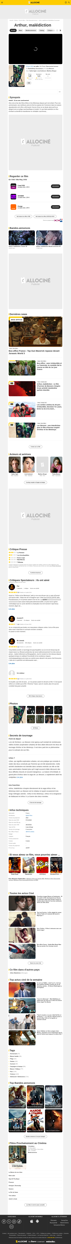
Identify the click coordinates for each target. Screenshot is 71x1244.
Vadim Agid (32, 71)
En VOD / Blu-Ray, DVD (18, 180)
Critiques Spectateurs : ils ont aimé (29, 580)
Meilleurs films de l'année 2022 (35, 878)
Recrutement (21, 1233)
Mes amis (48, 74)
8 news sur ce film (35, 446)
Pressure (11, 1182)
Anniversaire (15, 1053)
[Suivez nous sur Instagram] (14, 1221)
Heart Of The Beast (14, 1179)
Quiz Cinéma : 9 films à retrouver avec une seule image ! (49, 929)
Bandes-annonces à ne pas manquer (35, 1136)
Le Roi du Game (13, 1192)
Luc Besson (50, 68)
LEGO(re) (42, 874)
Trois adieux (12, 1195)
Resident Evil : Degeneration (59, 874)
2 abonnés (19, 588)
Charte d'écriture (32, 1235)
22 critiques (27, 620)
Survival (14, 1064)
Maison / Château (16, 1069)
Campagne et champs (18, 1066)
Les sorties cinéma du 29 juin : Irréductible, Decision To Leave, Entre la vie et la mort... (49, 407)
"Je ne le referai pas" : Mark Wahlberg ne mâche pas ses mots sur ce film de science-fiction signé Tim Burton (49, 1000)
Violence (14, 1074)
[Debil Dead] (15, 865)
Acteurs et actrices (20, 454)
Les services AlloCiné (43, 1235)
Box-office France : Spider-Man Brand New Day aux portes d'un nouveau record (49, 945)
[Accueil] (33, 2)
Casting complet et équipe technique (35, 482)
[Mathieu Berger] (42, 465)
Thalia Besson (56, 474)
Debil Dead (14, 874)
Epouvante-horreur (52, 66)
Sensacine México (59, 1225)
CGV (38, 1233)
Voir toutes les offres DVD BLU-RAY (45, 216)
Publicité (29, 1233)
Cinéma (16, 20)
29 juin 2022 (30, 66)
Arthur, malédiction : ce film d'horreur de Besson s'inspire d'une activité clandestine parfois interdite (48, 387)
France (27, 813)
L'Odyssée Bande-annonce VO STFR (53, 1130)
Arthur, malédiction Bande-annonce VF (48, 246)
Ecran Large (21, 558)
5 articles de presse (35, 572)
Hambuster (28, 874)
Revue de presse (56, 566)
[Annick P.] (12, 619)
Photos (14, 703)
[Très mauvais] (13, 557)
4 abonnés (19, 620)
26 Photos (35, 728)
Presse (30, 74)
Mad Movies (21, 559)
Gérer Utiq (52, 1235)
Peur (13, 1071)
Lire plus (12, 609)
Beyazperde (53, 1222)
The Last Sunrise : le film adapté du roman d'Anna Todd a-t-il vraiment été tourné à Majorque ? (49, 914)
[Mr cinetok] (12, 641)
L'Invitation (31, 1146)
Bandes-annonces (20, 228)
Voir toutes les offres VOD (23, 216)
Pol (18, 586)
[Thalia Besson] (56, 465)
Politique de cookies (45, 1233)
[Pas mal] (13, 552)
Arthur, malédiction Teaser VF (18, 246)
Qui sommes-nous (12, 1233)
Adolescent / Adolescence (19, 1076)
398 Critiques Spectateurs (35, 696)
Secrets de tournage (21, 735)
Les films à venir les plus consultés (35, 1205)
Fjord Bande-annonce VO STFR (17, 1130)
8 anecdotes (29, 829)
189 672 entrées (30, 831)
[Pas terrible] (13, 555)
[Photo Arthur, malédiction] (17, 714)
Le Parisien (20, 552)
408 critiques (28, 643)
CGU (33, 1233)
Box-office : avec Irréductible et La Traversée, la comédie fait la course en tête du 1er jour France (49, 366)
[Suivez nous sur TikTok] (19, 1221)
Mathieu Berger (51, 71)
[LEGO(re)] (42, 865)
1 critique (26, 588)
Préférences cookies (57, 1233)
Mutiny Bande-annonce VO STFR (53, 1106)
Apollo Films (29, 815)
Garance (11, 1189)
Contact (4, 1233)
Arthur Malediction (18, 973)
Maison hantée (15, 1056)
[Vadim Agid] (15, 465)
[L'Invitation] (17, 1157)
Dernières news (18, 314)
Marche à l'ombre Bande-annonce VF (35, 1130)
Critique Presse (18, 549)
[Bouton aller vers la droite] (60, 30)
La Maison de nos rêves (15, 1172)
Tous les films (22, 20)
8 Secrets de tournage (35, 802)
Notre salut (12, 1175)
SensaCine (64, 1220)
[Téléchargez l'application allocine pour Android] (38, 1221)
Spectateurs (39, 74)
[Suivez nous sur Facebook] (4, 1221)
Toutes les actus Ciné (35, 963)
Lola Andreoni (41, 71)
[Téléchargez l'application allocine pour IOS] (32, 1221)
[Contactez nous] (11, 1227)
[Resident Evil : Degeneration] (56, 865)
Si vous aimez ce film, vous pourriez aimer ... (35, 854)
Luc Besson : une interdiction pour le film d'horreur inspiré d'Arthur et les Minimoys (48, 428)
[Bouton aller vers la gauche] (57, 30)
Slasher (13, 1061)
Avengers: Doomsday (15, 1185)
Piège (13, 1058)
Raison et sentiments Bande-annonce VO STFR (17, 1106)
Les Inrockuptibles (23, 555)
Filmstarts (54, 1220)
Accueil (11, 20)
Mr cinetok (20, 640)
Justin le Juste (13, 1199)
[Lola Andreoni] (29, 465)
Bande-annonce (32, 1152)
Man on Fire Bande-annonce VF (35, 1106)
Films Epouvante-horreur (31, 20)
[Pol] (12, 587)
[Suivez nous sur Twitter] (9, 1221)
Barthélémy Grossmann (35, 68)
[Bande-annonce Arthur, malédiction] (17, 76)
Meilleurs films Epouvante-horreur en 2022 (26, 880)
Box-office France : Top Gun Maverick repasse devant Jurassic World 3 (34, 352)
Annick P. (20, 618)
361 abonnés (20, 643)
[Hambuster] (29, 865)
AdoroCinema (64, 1222)
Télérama (20, 562)
